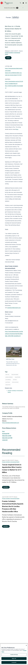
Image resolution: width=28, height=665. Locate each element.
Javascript (5, 440)
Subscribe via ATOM (7, 437)
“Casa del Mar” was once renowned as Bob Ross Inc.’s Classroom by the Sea (13, 363)
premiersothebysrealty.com (14, 307)
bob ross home (15, 382)
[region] (14, 654)
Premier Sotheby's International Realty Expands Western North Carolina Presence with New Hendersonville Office (12, 506)
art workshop (8, 379)
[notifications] (23, 3)
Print (3, 431)
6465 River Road (10, 359)
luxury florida (17, 377)
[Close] (26, 645)
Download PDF (5, 433)
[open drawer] (26, 3)
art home (15, 379)
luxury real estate (15, 374)
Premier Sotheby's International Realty (10, 462)
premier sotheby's (9, 377)
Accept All (14, 662)
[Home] (7, 3)
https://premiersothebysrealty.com (10, 422)
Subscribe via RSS (6, 435)
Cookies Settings (14, 654)
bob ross (7, 374)
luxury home (8, 384)
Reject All (14, 658)
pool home (8, 382)
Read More (5, 487)
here (17, 129)
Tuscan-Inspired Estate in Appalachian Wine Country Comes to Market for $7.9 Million (11, 468)
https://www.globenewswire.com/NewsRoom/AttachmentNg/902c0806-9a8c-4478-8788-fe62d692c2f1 (14, 334)
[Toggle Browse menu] (23, 8)
